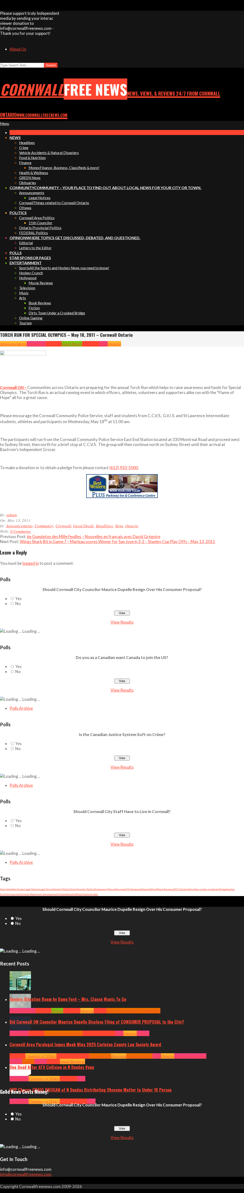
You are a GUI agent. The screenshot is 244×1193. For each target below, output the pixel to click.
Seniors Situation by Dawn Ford (133, 1010)
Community (36, 344)
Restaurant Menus (104, 889)
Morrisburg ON (139, 1056)
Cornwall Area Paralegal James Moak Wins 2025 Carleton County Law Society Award (85, 1044)
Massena (120, 889)
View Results (122, 622)
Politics (143, 1033)
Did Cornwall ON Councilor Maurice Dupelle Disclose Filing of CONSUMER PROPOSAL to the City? (97, 1022)
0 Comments (20, 531)
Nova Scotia (6, 889)
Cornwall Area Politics (63, 1033)
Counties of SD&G (40, 1056)
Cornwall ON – (13, 387)
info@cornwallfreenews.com (25, 1174)
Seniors (100, 1010)
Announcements (13, 344)
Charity (74, 889)
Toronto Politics (62, 889)
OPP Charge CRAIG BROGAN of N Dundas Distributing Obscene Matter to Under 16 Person (91, 1090)
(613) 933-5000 (123, 467)
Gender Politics (86, 889)
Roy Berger (18, 889)
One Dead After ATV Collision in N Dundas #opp (52, 1067)
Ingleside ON (100, 1056)
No (18, 603)
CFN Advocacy (132, 889)
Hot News (107, 1033)
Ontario (114, 344)
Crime (65, 1101)
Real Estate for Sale (87, 894)
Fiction (61, 894)
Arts (13, 1010)
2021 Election (180, 889)
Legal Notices (32, 889)
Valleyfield (71, 894)
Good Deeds (71, 344)
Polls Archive (21, 708)
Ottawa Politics (148, 889)
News (103, 344)
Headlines (90, 344)
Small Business (72, 1061)
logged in (30, 563)
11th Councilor (12, 894)
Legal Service (46, 889)
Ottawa (28, 1061)
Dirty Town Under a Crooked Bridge (207, 889)
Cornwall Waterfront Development (39, 894)
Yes (18, 598)
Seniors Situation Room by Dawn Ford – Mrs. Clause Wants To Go (68, 999)
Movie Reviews (164, 889)
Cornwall (53, 344)
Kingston (118, 1056)
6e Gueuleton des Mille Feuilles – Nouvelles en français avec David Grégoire (93, 536)
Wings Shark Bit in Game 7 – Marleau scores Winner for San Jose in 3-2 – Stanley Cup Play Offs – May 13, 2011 (117, 541)
